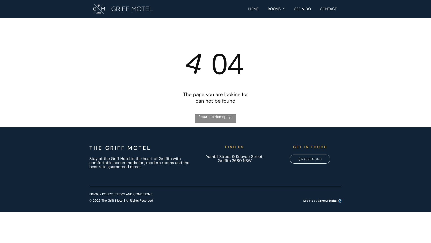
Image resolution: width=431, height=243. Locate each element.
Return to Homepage (215, 116)
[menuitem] (253, 9)
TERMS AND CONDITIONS (133, 194)
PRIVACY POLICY (101, 194)
